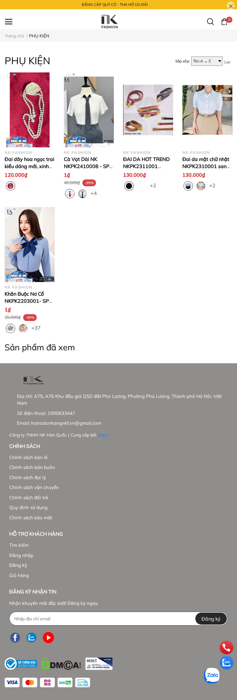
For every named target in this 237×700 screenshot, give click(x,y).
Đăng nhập (21, 555)
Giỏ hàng (19, 575)
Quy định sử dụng (28, 507)
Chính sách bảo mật (30, 518)
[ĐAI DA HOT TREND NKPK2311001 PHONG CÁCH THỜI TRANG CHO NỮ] (148, 109)
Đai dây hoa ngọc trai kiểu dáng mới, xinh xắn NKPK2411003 (29, 166)
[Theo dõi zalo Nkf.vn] (31, 637)
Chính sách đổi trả (28, 497)
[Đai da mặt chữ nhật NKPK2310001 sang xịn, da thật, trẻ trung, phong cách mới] (207, 109)
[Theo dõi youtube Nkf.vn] (48, 637)
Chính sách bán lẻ (28, 457)
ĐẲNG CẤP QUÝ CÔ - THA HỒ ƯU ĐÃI (115, 4)
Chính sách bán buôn (32, 467)
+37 (35, 327)
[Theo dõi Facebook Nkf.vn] (15, 637)
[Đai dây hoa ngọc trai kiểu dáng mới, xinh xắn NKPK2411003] (30, 109)
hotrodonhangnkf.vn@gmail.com (66, 423)
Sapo (103, 435)
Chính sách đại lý (27, 477)
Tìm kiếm (19, 545)
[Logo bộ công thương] (59, 662)
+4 (94, 192)
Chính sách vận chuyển (34, 487)
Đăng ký (18, 565)
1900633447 (61, 413)
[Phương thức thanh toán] (47, 682)
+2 (153, 185)
